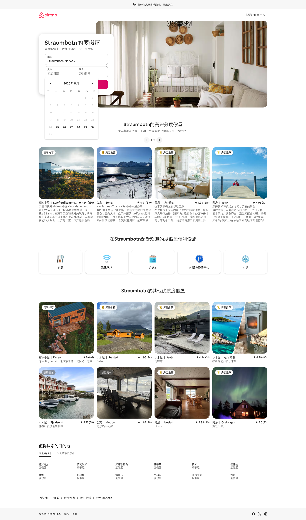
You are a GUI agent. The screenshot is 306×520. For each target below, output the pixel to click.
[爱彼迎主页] (48, 15)
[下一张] (159, 140)
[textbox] (60, 73)
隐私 (66, 514)
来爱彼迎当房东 (255, 15)
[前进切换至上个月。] (51, 83)
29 (85, 127)
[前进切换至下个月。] (92, 83)
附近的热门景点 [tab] (65, 453)
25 (57, 127)
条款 (74, 514)
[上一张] (147, 140)
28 (78, 127)
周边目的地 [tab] (45, 453)
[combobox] (76, 61)
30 (92, 127)
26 (64, 127)
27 (71, 127)
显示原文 (168, 4)
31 (50, 134)
